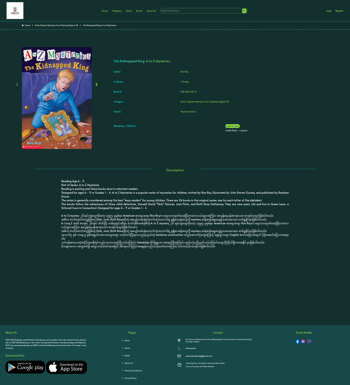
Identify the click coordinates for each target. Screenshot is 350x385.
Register (339, 10)
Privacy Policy (130, 378)
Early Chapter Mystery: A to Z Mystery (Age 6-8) (56, 25)
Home (105, 10)
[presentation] (17, 84)
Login (329, 10)
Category (116, 10)
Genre (129, 10)
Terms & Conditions (133, 370)
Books (139, 10)
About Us (151, 10)
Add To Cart (232, 126)
